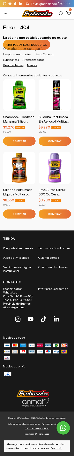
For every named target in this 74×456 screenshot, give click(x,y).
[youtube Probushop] (10, 4)
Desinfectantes (13, 65)
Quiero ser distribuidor (53, 267)
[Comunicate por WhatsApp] (63, 428)
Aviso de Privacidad (16, 258)
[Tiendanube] (37, 434)
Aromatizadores (33, 60)
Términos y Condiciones (54, 248)
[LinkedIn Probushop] (20, 4)
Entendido (56, 448)
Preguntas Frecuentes (18, 248)
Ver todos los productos (26, 45)
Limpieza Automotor (17, 54)
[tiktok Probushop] (15, 4)
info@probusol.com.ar (53, 289)
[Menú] (6, 14)
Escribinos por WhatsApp (12, 290)
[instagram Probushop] (5, 4)
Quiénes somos (48, 258)
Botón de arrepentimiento (37, 428)
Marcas (32, 65)
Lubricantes (11, 60)
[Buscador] (61, 14)
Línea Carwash (44, 54)
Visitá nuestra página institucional (17, 269)
